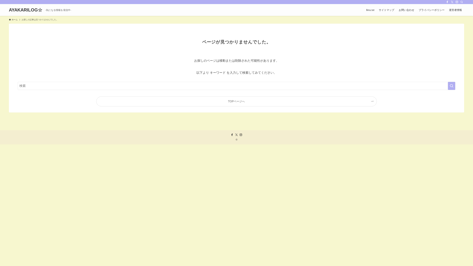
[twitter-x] (452, 2)
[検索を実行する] (451, 86)
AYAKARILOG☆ (25, 10)
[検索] (461, 2)
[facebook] (447, 2)
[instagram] (457, 2)
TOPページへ (236, 101)
